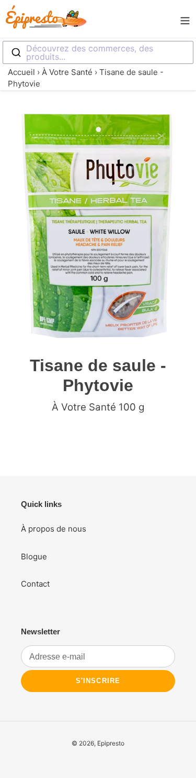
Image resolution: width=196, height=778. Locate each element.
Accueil (21, 72)
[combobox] (98, 52)
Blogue (34, 556)
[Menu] (185, 18)
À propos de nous (53, 529)
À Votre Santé (67, 72)
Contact (35, 584)
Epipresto (110, 743)
